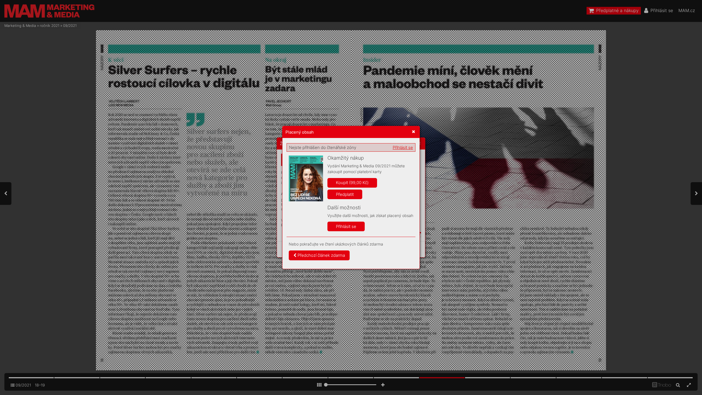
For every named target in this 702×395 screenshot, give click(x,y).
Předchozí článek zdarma (320, 255)
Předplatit (345, 194)
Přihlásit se (403, 147)
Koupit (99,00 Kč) (352, 182)
